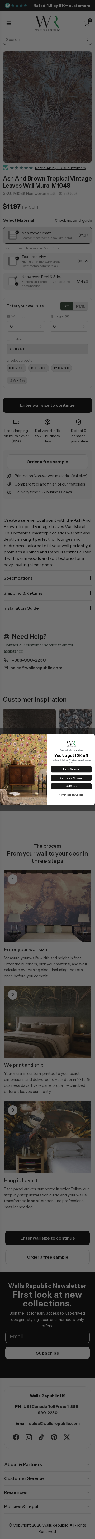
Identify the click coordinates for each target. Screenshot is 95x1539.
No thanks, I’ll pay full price (71, 795)
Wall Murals (71, 786)
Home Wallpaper (71, 769)
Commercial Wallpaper (71, 778)
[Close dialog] (92, 737)
